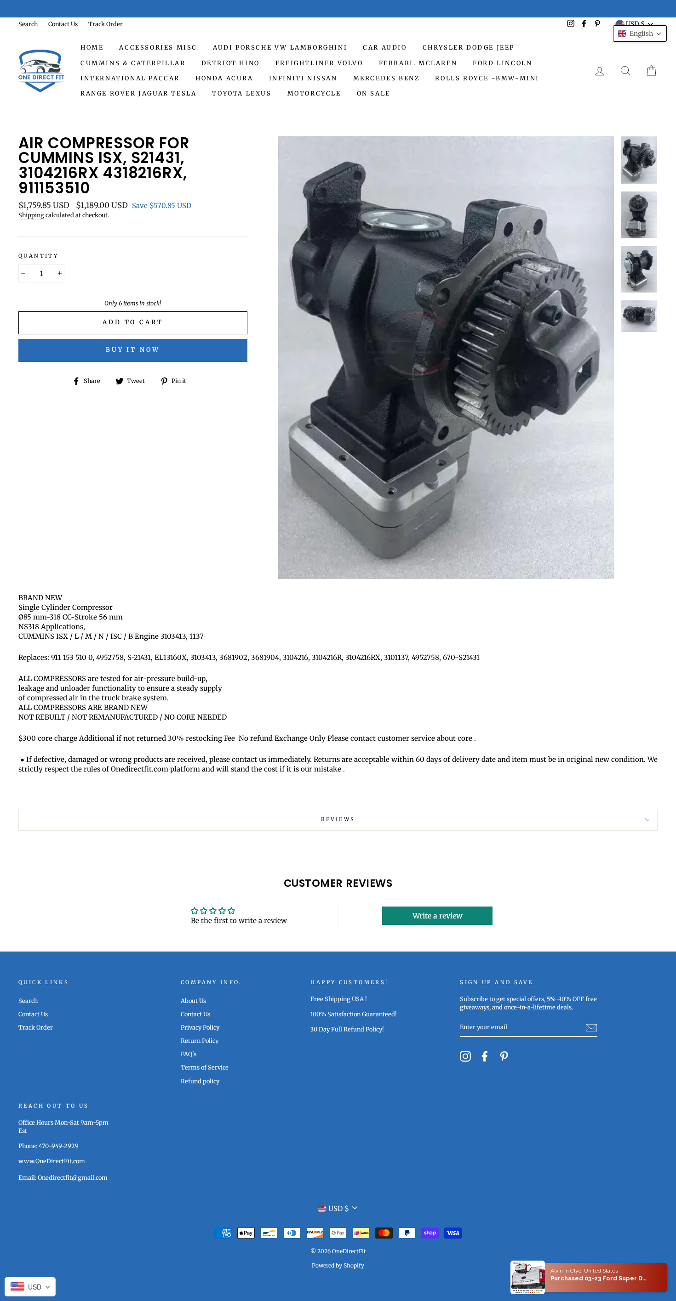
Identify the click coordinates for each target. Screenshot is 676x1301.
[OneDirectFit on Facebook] (484, 1056)
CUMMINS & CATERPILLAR (133, 63)
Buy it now (133, 350)
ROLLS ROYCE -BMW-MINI (487, 78)
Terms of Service (205, 1067)
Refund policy (200, 1081)
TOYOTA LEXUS (241, 93)
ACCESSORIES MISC (158, 47)
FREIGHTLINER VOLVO (319, 63)
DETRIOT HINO (230, 63)
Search (28, 24)
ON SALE (373, 93)
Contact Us (63, 24)
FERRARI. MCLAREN (418, 63)
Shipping (31, 215)
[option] (338, 9)
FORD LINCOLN (502, 63)
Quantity (38, 256)
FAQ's (188, 1054)
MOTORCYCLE (314, 93)
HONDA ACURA (224, 78)
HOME (91, 47)
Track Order (105, 24)
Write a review (437, 915)
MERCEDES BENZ (386, 78)
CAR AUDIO (385, 47)
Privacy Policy (200, 1027)
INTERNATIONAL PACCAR (130, 78)
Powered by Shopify (338, 1265)
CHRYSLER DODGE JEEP (469, 47)
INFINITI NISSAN (303, 78)
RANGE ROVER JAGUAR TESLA (138, 93)
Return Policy (199, 1040)
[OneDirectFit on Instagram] (465, 1056)
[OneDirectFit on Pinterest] (504, 1056)
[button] (639, 33)
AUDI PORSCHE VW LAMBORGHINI (280, 47)
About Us (193, 1000)
